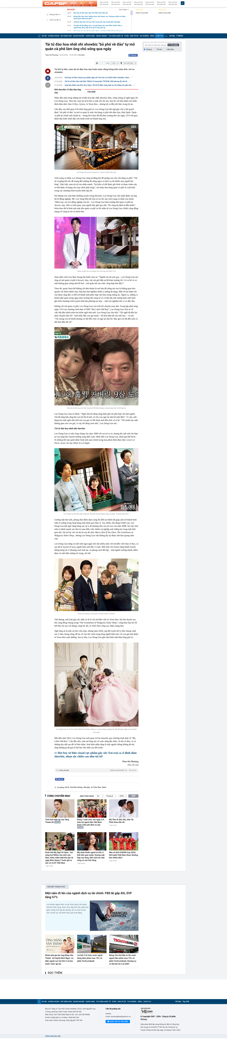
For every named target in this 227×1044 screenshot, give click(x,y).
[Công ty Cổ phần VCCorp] (161, 1010)
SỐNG (152, 36)
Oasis (104, 787)
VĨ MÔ (126, 36)
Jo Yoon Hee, (96, 787)
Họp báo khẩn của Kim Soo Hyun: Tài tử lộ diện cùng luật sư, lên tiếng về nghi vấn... (99, 85)
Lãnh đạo (170, 49)
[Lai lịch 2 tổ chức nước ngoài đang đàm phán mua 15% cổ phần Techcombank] (91, 944)
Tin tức (159, 49)
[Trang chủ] (39, 36)
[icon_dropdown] (182, 3)
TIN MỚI (91, 92)
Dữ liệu (172, 36)
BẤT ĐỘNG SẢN (66, 36)
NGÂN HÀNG (90, 36)
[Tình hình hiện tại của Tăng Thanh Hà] (59, 808)
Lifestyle (81, 55)
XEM (133, 796)
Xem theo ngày (87, 796)
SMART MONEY (101, 36)
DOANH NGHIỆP (78, 36)
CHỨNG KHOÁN (53, 36)
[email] (47, 85)
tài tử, (67, 787)
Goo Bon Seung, (76, 787)
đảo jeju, (86, 787)
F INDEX (179, 36)
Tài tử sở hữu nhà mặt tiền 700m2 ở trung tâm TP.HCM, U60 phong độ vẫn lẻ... (97, 81)
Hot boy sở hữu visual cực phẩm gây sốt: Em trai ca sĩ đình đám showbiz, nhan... (98, 78)
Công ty (149, 49)
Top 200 (185, 1002)
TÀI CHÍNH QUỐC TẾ (116, 36)
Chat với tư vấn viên (119, 1021)
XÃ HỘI (44, 36)
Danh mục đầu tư (55, 20)
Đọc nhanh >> (124, 10)
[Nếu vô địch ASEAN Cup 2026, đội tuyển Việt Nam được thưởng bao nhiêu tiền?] (123, 841)
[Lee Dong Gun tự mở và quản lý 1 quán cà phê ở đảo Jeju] (96, 147)
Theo (96, 770)
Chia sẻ (133, 55)
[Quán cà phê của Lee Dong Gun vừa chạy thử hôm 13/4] (96, 242)
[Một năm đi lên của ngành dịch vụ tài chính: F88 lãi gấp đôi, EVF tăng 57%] (114, 915)
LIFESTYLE (159, 36)
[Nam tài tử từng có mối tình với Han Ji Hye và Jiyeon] (96, 585)
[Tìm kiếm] (173, 45)
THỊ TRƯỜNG (144, 36)
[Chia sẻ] (47, 78)
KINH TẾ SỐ (134, 36)
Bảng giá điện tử (55, 14)
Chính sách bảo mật (52, 1036)
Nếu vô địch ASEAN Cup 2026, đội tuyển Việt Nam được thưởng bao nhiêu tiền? (123, 855)
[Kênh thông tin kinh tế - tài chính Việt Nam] (70, 3)
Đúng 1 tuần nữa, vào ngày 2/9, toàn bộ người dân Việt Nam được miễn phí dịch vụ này (90, 822)
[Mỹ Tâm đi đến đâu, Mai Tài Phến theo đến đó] (123, 808)
